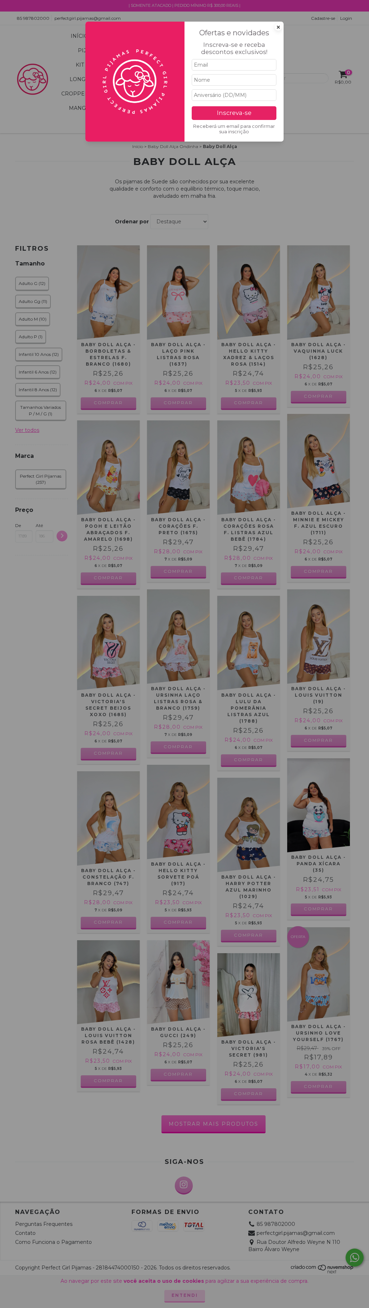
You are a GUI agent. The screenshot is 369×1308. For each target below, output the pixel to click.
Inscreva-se (234, 112)
